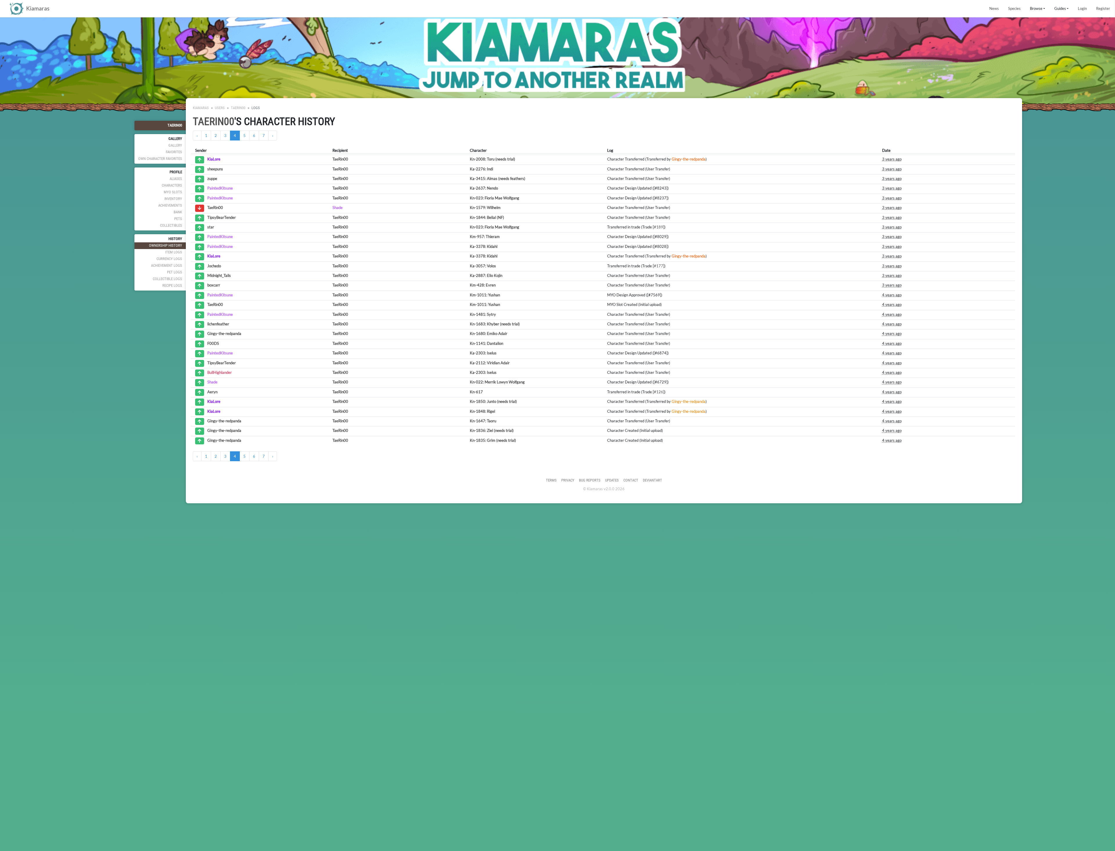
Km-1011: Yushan (485, 295)
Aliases (176, 178)
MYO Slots (173, 192)
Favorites (174, 152)
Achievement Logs (166, 265)
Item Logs (173, 252)
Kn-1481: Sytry (483, 314)
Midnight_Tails (219, 275)
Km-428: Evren (483, 285)
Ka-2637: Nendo (484, 188)
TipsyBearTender (221, 217)
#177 (658, 266)
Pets (178, 219)
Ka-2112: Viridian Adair (490, 362)
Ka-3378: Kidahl (483, 246)
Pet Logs (174, 272)
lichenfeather (218, 324)
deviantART (652, 480)
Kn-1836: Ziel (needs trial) (492, 430)
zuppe (212, 178)
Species (1014, 8)
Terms (551, 480)
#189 (658, 227)
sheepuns (215, 169)
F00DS (213, 343)
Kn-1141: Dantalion (486, 343)
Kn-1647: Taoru (483, 421)
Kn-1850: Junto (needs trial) (493, 401)
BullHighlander (219, 372)
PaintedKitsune (220, 188)
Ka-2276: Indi (481, 169)
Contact (630, 480)
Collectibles (171, 225)
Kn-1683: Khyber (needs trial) (495, 324)
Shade (337, 207)
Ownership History (165, 245)
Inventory (173, 198)
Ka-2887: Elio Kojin (486, 275)
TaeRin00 (175, 125)
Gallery (175, 145)
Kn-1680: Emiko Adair (488, 333)
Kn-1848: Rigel (482, 411)
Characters (172, 185)
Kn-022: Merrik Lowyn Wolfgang (497, 382)
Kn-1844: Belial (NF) (487, 217)
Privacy (567, 480)
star (210, 227)
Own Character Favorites (160, 158)
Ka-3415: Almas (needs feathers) (497, 178)
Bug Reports (589, 480)
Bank (178, 212)
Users (220, 108)
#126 (658, 392)
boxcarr (213, 285)
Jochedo (214, 266)
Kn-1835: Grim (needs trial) (493, 440)
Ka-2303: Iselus (483, 353)
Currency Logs (169, 259)
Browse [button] (1036, 8)
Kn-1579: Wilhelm (485, 207)
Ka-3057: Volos (483, 266)
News (994, 8)
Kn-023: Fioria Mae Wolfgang (494, 198)
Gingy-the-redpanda (689, 159)
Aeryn (212, 392)
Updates (612, 480)
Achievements (170, 205)
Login (1082, 8)
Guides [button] (1060, 8)
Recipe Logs (172, 285)
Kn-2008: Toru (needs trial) (492, 159)
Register (1103, 8)
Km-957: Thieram (485, 236)
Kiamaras (201, 108)
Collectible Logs (167, 279)
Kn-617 (476, 392)
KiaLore (213, 159)
